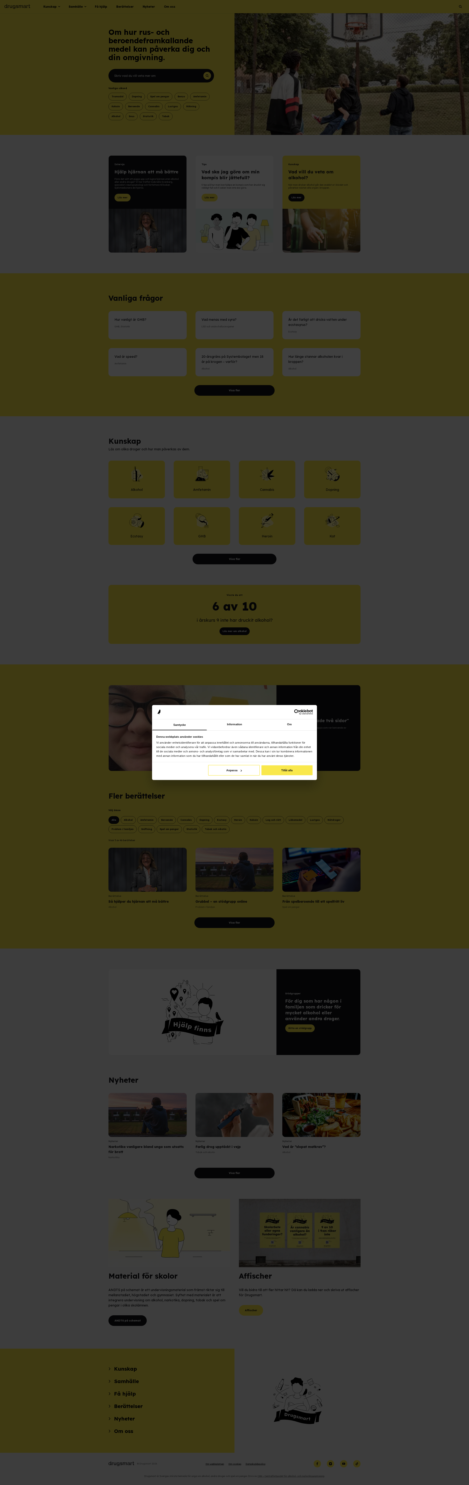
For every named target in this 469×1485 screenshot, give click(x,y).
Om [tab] (289, 724)
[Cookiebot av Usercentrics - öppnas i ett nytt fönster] (297, 712)
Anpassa (231, 770)
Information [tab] (234, 724)
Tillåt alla (287, 770)
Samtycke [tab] (179, 724)
